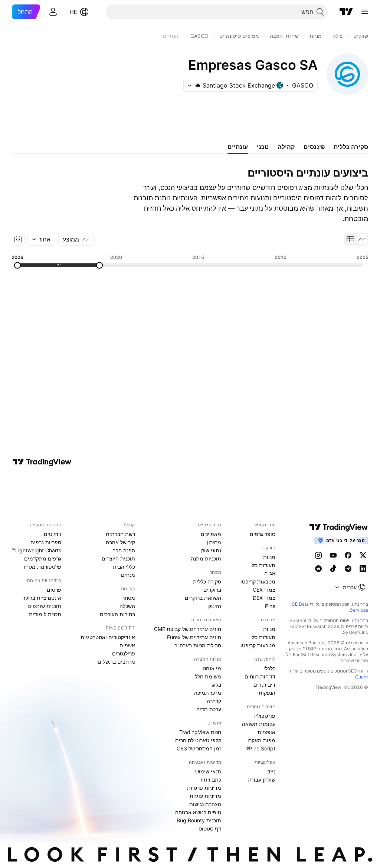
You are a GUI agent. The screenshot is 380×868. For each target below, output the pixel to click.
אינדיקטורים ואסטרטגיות (108, 637)
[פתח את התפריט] (364, 11)
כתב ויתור (210, 779)
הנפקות (267, 693)
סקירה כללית (207, 581)
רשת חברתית (120, 534)
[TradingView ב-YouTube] (333, 555)
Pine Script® (260, 748)
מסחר (128, 598)
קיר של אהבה (120, 542)
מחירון (214, 542)
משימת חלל (208, 676)
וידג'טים (52, 534)
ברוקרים (212, 589)
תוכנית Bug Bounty (199, 820)
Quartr (361, 677)
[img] (197, 85)
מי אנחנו (212, 668)
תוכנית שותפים (44, 606)
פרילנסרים (123, 653)
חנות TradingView (200, 732)
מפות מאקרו (261, 740)
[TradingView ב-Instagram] (318, 555)
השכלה (127, 606)
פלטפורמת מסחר (42, 566)
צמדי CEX (264, 589)
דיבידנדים (264, 684)
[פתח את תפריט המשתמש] (53, 11)
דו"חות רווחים (260, 676)
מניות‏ (269, 557)
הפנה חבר (124, 550)
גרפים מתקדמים (42, 558)
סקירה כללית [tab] (351, 147)
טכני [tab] (263, 147)
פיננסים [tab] (314, 147)
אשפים (127, 645)
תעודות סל (263, 565)
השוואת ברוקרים (203, 598)
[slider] (99, 265)
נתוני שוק (211, 550)
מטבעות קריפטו (257, 581)
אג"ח (269, 573)
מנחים (128, 575)
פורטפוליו (264, 716)
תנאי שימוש (208, 771)
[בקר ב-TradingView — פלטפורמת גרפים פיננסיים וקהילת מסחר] (42, 462)
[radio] (362, 239)
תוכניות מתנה (206, 558)
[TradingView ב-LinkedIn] (363, 568)
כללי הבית (124, 566)
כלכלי (269, 668)
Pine (270, 606)
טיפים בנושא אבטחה (198, 812)
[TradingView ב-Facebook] (348, 555)
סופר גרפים (262, 534)
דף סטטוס (210, 828)
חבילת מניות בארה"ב (197, 645)
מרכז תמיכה (207, 693)
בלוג (216, 684)
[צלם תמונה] (18, 239)
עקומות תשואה (258, 724)
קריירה (214, 701)
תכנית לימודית (45, 614)
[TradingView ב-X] (363, 555)
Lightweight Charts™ (36, 550)
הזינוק (214, 606)
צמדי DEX (264, 598)
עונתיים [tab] (237, 147)
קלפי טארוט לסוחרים (198, 740)
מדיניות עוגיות (205, 796)
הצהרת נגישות (205, 804)
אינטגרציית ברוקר (42, 598)
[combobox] (41, 239)
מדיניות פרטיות (204, 788)
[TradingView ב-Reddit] (318, 568)
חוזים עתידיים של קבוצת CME (187, 629)
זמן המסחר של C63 (199, 748)
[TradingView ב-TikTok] (333, 568)
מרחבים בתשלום (116, 661)
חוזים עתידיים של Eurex (194, 637)
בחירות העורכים (117, 614)
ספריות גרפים (45, 542)
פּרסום (54, 589)
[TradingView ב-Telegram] (348, 568)
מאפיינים (211, 534)
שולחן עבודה (261, 779)
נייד (271, 771)
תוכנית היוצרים (118, 558)
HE (73, 12)
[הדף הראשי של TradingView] (346, 12)
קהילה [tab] (286, 147)
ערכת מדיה (208, 709)
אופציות (266, 732)
